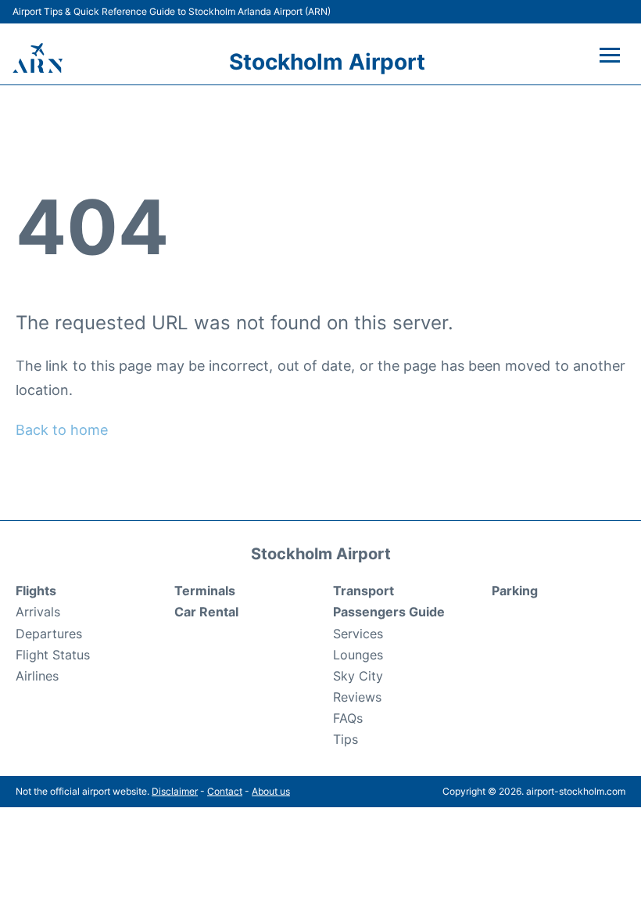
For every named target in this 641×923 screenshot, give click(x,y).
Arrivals (38, 612)
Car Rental (206, 612)
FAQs (348, 718)
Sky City (358, 676)
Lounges (358, 655)
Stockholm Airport (327, 62)
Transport (363, 590)
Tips (345, 739)
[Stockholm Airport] (38, 58)
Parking (515, 590)
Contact (224, 791)
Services (358, 633)
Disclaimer (175, 791)
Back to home (62, 430)
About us (271, 791)
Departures (49, 633)
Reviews (357, 697)
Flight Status (53, 655)
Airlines (37, 676)
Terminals (204, 590)
